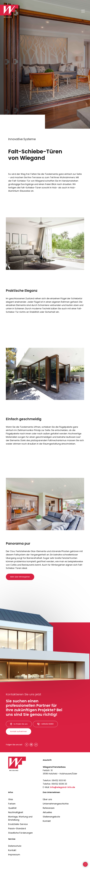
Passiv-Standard (17, 828)
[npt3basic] (11, 11)
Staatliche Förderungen (20, 832)
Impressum (14, 854)
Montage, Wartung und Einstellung (20, 818)
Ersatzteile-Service (18, 824)
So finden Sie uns (21, 724)
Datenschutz (14, 845)
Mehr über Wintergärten (20, 577)
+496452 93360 (47, 724)
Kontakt (47, 821)
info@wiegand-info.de (62, 787)
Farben (11, 803)
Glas (10, 799)
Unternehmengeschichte (56, 803)
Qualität (12, 808)
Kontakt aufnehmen (18, 731)
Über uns (47, 799)
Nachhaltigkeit (15, 812)
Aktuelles (47, 812)
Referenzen (48, 808)
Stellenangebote (51, 816)
